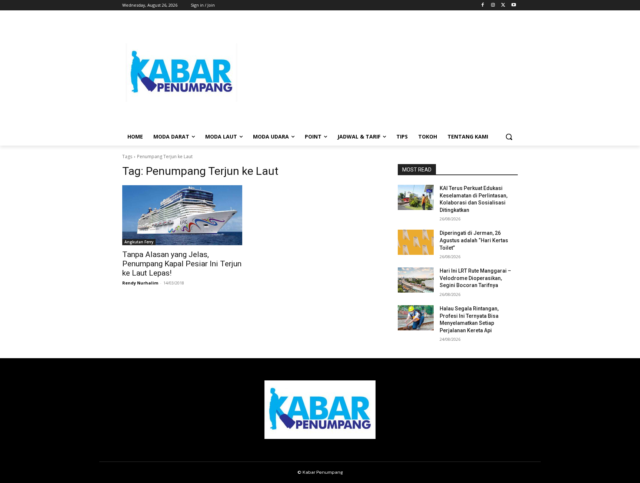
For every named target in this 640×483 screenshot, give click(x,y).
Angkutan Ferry (138, 241)
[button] (509, 137)
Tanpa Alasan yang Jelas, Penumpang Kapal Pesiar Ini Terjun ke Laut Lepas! (181, 263)
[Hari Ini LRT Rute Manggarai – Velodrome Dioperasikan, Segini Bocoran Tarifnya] (416, 280)
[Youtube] (513, 5)
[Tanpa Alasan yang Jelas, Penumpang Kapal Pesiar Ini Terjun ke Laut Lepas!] (182, 215)
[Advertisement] (379, 72)
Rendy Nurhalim (140, 283)
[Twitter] (503, 5)
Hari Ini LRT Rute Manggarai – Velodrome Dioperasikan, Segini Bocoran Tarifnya (475, 278)
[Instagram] (493, 5)
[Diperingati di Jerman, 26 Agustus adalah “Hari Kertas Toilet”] (416, 242)
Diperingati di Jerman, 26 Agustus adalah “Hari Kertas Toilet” (474, 240)
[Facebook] (483, 5)
